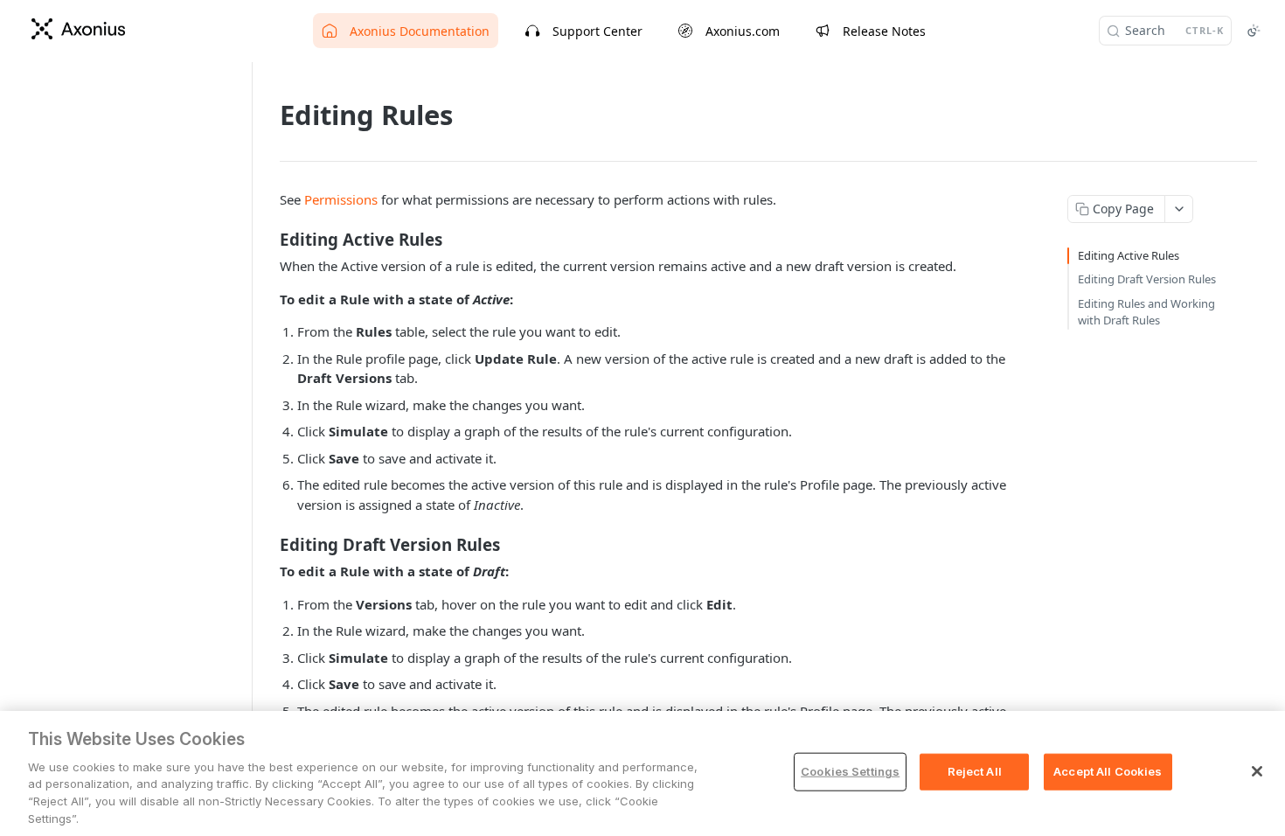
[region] (642, 773)
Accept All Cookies (1107, 771)
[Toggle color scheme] (1254, 31)
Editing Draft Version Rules (1147, 279)
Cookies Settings (850, 771)
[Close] (1257, 771)
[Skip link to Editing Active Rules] (267, 239)
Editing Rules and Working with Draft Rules (1146, 312)
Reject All (975, 771)
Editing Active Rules (1128, 255)
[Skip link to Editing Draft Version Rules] (267, 544)
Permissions (341, 199)
